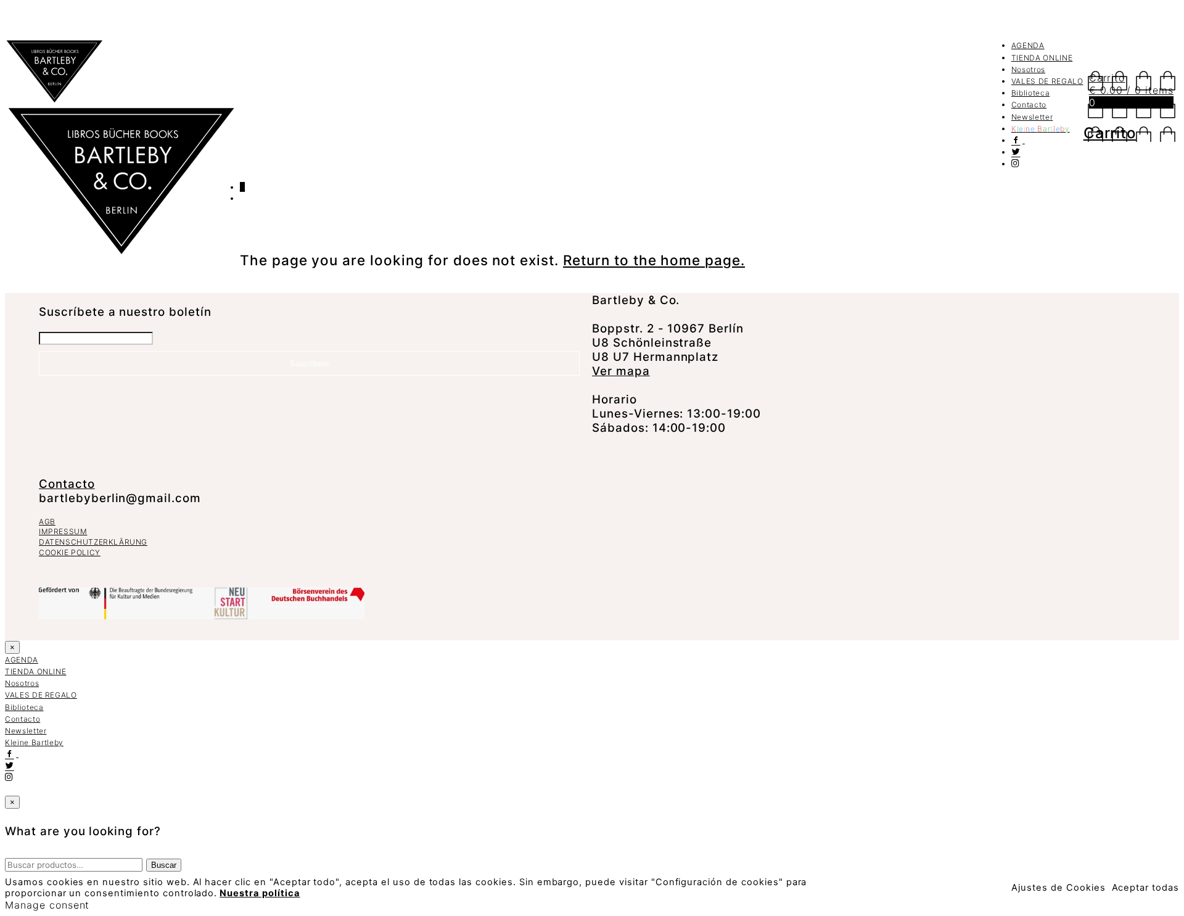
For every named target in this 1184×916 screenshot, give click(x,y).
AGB (47, 521)
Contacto (1028, 104)
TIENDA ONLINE (1041, 57)
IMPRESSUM (63, 531)
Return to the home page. (654, 260)
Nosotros (1028, 69)
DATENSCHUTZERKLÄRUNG (93, 542)
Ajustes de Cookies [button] (1058, 887)
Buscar (163, 865)
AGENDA (1028, 45)
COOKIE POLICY (70, 552)
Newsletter (1032, 117)
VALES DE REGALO (1047, 81)
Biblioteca (1030, 92)
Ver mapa (621, 371)
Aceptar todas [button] (1145, 887)
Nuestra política (260, 893)
